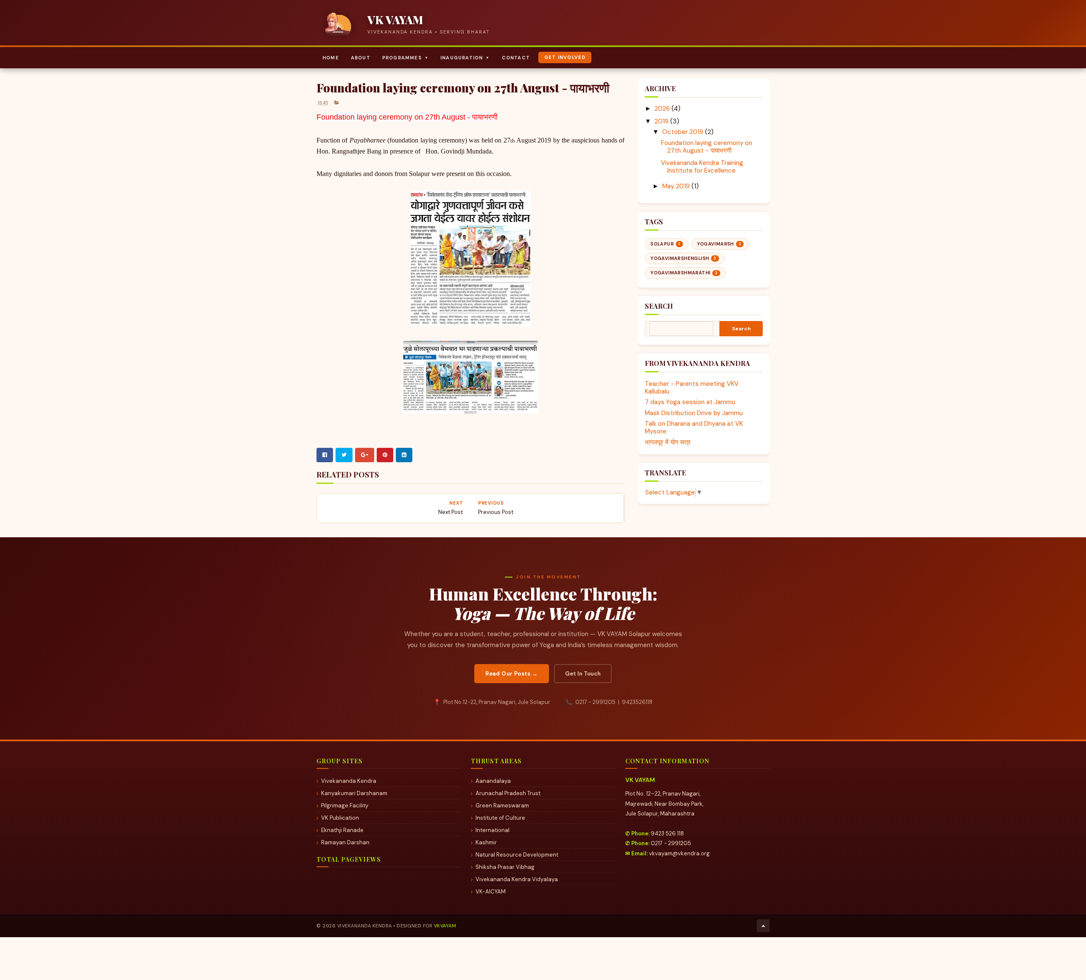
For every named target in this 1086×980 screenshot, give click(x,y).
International (492, 830)
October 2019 (682, 132)
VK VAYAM (395, 19)
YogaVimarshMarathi (684, 273)
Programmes (405, 58)
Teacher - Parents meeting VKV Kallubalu (692, 388)
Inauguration (465, 58)
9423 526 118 (667, 833)
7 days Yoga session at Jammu (690, 402)
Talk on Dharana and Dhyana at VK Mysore (694, 427)
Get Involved (564, 57)
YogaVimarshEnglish (683, 258)
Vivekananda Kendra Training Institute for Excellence (702, 167)
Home (330, 58)
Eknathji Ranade (342, 830)
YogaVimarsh (719, 244)
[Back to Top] (763, 925)
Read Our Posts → (511, 673)
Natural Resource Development (517, 854)
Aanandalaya (493, 781)
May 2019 (676, 186)
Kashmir (486, 842)
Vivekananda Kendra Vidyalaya (517, 879)
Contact (516, 58)
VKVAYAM (445, 926)
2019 (662, 121)
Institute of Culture (500, 817)
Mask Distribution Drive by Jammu (694, 413)
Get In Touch (583, 673)
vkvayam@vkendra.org (679, 853)
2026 (662, 108)
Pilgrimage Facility (344, 805)
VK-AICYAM (491, 891)
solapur (665, 244)
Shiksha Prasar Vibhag (505, 867)
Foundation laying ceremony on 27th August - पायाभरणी (706, 147)
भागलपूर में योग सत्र (668, 442)
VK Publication (340, 817)
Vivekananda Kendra (348, 781)
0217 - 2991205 (671, 843)
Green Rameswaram (502, 805)
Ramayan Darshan (345, 842)
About (360, 58)
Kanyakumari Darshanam (354, 793)
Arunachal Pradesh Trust (508, 793)
